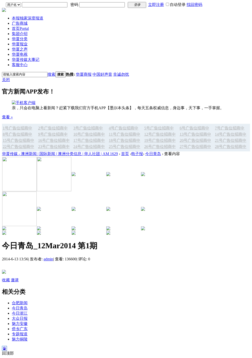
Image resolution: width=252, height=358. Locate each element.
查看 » (7, 117)
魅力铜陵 (20, 339)
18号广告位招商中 (124, 140)
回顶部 (8, 353)
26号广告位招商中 (160, 146)
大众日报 (20, 318)
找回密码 (194, 4)
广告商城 (20, 23)
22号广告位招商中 (18, 146)
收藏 (6, 280)
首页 (20, 28)
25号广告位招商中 (124, 146)
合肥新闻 (20, 303)
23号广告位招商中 (54, 146)
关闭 (6, 80)
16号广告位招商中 (54, 140)
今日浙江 (20, 313)
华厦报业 (20, 44)
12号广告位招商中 (160, 134)
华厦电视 (20, 54)
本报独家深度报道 (27, 18)
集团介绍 (20, 34)
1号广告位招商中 (17, 128)
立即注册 (156, 4)
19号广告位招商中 (160, 140)
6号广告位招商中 (194, 128)
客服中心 (20, 65)
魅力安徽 (20, 324)
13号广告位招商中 (195, 134)
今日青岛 (153, 154)
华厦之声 (20, 49)
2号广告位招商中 (53, 128)
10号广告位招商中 (89, 134)
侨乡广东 (20, 329)
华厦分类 (20, 39)
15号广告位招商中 (18, 140)
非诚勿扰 (121, 74)
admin (48, 259)
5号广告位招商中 (159, 128)
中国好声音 (102, 74)
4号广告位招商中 (123, 128)
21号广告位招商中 (230, 140)
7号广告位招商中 (229, 128)
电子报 (137, 154)
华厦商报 (84, 74)
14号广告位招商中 (230, 134)
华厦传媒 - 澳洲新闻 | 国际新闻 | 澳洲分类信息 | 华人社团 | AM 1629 (60, 154)
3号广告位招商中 (88, 128)
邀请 (15, 280)
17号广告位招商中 (89, 140)
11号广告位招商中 (124, 134)
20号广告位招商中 (195, 140)
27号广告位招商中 (195, 146)
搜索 (51, 74)
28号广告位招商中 (230, 146)
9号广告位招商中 (53, 134)
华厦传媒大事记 (25, 59)
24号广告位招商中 (89, 146)
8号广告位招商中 (17, 134)
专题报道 (20, 334)
